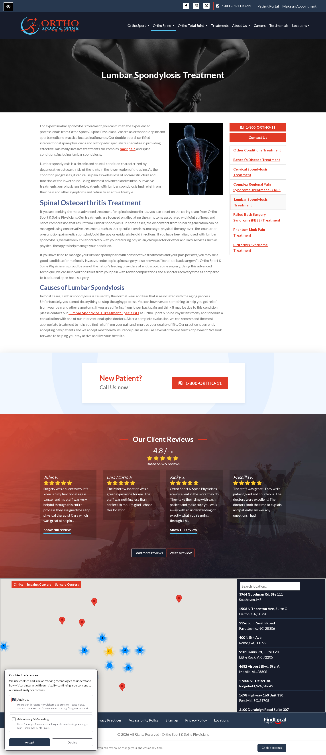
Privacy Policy (196, 720)
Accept (29, 742)
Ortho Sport (137, 25)
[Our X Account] (206, 8)
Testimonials (279, 25)
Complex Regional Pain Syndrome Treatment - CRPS (257, 187)
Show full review (57, 530)
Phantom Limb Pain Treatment (249, 232)
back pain (128, 149)
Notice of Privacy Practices (101, 720)
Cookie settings (272, 747)
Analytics (23, 699)
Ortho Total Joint (191, 25)
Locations (299, 25)
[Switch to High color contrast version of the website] (8, 6)
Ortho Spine (162, 25)
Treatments (220, 25)
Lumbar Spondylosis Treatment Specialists (104, 313)
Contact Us (258, 137)
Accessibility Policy (144, 720)
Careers (260, 25)
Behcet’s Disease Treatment (256, 159)
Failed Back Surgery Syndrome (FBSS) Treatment (256, 217)
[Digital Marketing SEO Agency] (275, 719)
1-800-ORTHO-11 (236, 6)
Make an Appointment (299, 6)
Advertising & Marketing (33, 719)
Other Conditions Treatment (257, 150)
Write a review (180, 553)
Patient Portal (268, 6)
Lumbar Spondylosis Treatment (251, 202)
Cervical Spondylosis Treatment (250, 172)
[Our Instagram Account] (196, 8)
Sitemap (172, 720)
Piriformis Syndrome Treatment (250, 248)
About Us (239, 25)
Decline (72, 742)
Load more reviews (148, 553)
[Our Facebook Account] (186, 8)
